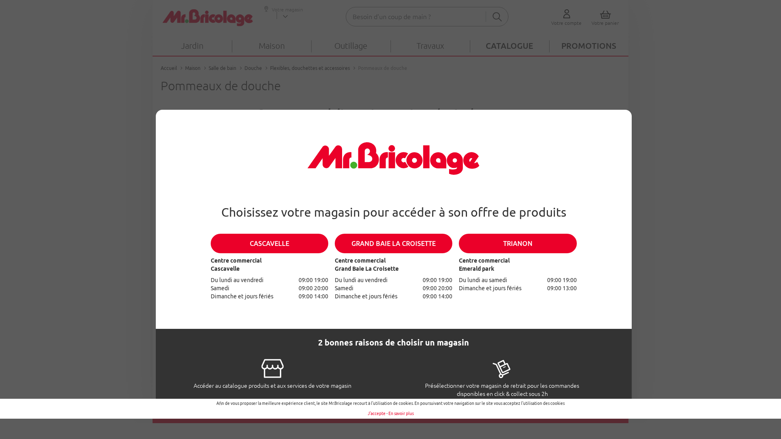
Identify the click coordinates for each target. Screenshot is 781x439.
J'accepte (377, 413)
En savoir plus (401, 413)
